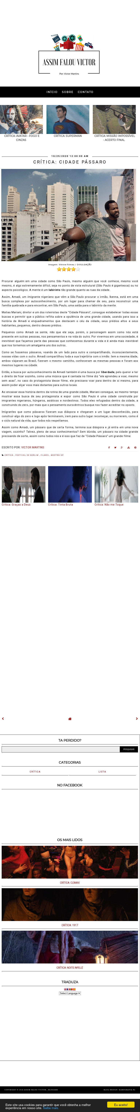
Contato (86, 92)
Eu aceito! (121, 1104)
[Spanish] (74, 990)
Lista (102, 771)
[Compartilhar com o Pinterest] (135, 448)
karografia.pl (127, 1090)
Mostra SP (57, 455)
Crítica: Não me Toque (109, 504)
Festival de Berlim (27, 455)
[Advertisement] (70, 13)
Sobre (67, 92)
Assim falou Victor (35, 1090)
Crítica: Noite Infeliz (70, 967)
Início (52, 92)
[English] (65, 990)
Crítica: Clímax (70, 882)
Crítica (9, 455)
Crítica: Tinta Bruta (60, 504)
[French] (68, 990)
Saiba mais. (51, 1107)
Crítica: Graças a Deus (16, 504)
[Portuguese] (71, 990)
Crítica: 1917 (70, 925)
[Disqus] (70, 556)
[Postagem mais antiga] (137, 718)
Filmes (45, 455)
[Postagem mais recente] (3, 718)
